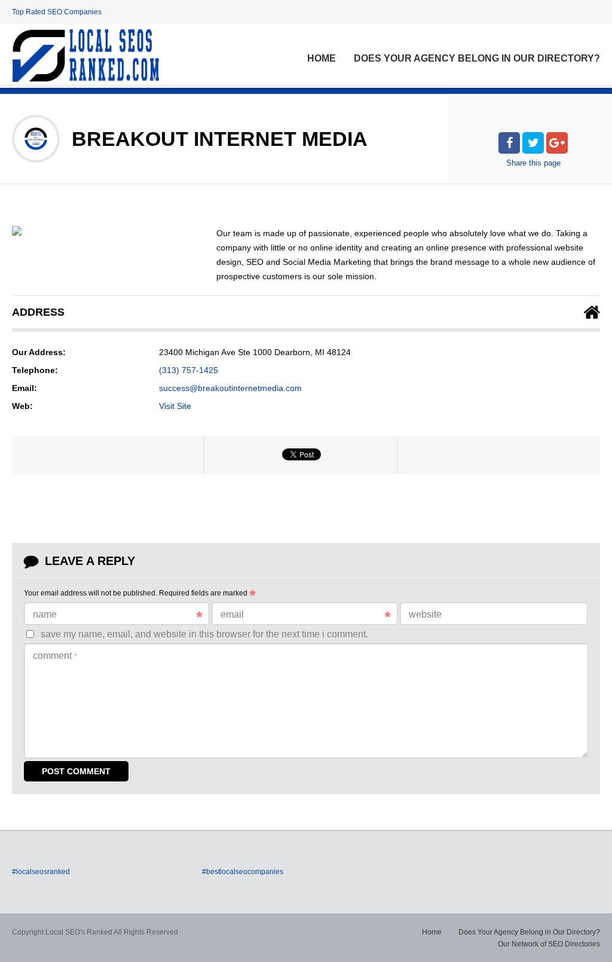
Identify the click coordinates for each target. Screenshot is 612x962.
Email (232, 614)
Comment (55, 656)
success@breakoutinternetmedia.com (230, 388)
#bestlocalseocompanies (242, 872)
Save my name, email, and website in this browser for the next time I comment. (204, 634)
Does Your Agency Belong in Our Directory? (477, 58)
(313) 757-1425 (188, 370)
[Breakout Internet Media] (17, 231)
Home (321, 58)
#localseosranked (41, 872)
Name (45, 614)
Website (425, 614)
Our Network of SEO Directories (549, 944)
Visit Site (175, 406)
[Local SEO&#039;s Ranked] (85, 55)
